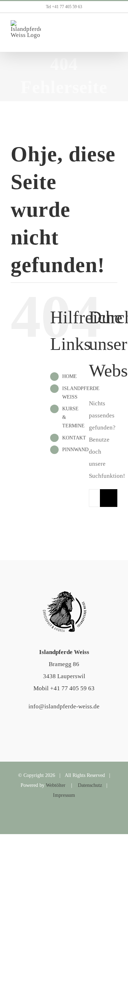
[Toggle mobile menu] (114, 32)
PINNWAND (75, 449)
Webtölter (55, 785)
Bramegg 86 (64, 664)
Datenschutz (90, 785)
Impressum (64, 795)
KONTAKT (74, 438)
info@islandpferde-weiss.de (64, 706)
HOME (69, 376)
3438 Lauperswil (64, 676)
